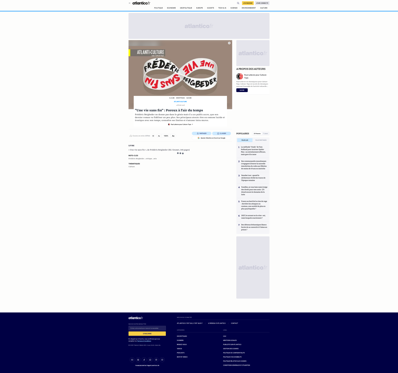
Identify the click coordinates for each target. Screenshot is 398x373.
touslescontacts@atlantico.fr (147, 365)
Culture (189, 98)
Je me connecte (262, 3)
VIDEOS (179, 348)
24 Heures (257, 133)
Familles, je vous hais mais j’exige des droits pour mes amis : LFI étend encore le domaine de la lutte (254, 191)
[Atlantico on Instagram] (156, 359)
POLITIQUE (158, 8)
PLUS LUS (245, 140)
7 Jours (265, 133)
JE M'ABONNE (247, 3)
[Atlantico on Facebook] (144, 359)
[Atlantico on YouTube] (162, 359)
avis (155, 158)
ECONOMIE (171, 8)
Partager (203, 133)
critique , (149, 158)
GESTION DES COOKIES (230, 348)
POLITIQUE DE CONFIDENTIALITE (234, 353)
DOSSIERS (180, 340)
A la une (172, 98)
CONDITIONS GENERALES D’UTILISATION (236, 365)
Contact (234, 323)
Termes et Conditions (144, 341)
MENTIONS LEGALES (230, 340)
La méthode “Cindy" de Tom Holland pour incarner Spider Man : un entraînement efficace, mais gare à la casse (253, 150)
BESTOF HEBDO (182, 357)
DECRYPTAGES (182, 336)
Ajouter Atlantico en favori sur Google (213, 138)
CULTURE (263, 8)
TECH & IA (222, 8)
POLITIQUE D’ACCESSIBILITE (232, 357)
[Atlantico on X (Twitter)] (138, 359)
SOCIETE (210, 8)
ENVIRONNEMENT (249, 8)
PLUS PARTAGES (261, 140)
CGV (224, 336)
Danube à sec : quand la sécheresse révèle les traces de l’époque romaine (253, 177)
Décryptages (180, 98)
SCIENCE (234, 8)
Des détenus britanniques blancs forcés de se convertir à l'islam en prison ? (254, 227)
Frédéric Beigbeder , (137, 158)
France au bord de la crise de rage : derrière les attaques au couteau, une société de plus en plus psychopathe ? (254, 205)
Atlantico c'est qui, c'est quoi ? (190, 323)
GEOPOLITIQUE (186, 8)
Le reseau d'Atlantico (217, 323)
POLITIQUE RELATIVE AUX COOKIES (234, 361)
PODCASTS (180, 353)
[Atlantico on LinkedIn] (150, 359)
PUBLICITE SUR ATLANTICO (232, 344)
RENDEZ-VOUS (182, 344)
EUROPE (199, 8)
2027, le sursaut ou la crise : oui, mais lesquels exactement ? (253, 216)
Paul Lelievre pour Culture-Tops (181, 124)
